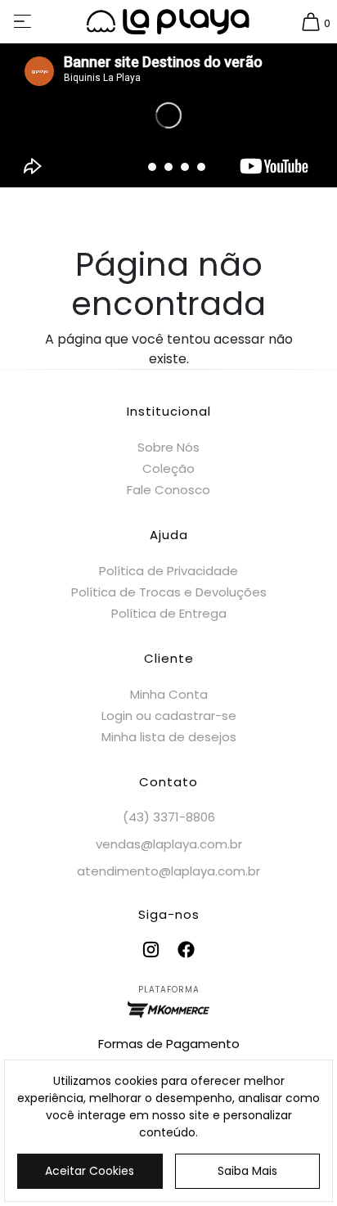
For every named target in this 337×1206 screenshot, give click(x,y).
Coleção (168, 468)
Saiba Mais (247, 1171)
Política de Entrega (169, 613)
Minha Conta (169, 694)
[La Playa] (168, 21)
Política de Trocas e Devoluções (169, 592)
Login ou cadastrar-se (168, 715)
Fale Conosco (168, 489)
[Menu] (23, 21)
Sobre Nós (168, 447)
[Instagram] (151, 949)
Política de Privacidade (168, 570)
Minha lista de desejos (168, 736)
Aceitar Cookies (89, 1171)
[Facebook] (186, 949)
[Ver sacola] (311, 22)
